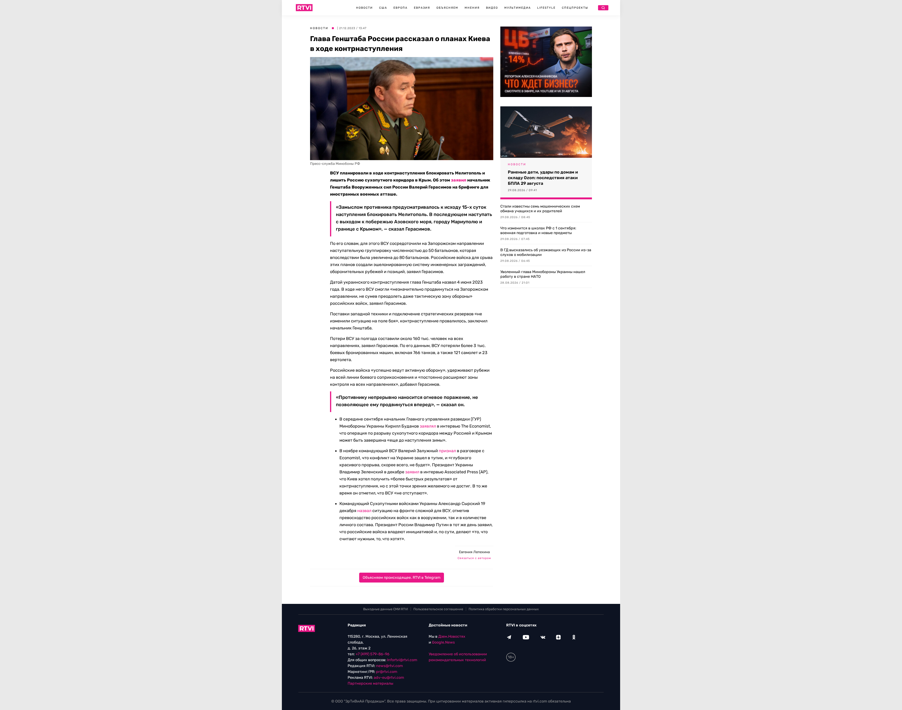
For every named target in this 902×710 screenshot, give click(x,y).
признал (447, 450)
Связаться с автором (474, 558)
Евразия (422, 7)
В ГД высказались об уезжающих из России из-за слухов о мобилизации (545, 252)
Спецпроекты (575, 7)
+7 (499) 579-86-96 (372, 654)
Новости (364, 7)
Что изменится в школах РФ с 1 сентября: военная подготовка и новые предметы (538, 230)
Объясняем (447, 7)
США (383, 7)
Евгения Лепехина (474, 552)
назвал (364, 510)
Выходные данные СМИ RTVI (385, 609)
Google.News (443, 642)
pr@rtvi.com (386, 671)
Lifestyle (546, 7)
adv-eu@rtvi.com (389, 677)
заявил (458, 180)
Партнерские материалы (370, 683)
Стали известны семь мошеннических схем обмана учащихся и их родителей (540, 208)
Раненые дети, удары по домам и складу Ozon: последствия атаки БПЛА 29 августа (543, 178)
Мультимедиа (517, 7)
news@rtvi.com (389, 666)
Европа (400, 7)
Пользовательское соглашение (438, 609)
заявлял (428, 426)
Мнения (472, 7)
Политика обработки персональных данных (504, 609)
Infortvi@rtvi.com (402, 660)
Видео (492, 7)
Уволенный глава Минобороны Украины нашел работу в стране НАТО (542, 274)
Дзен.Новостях (451, 636)
